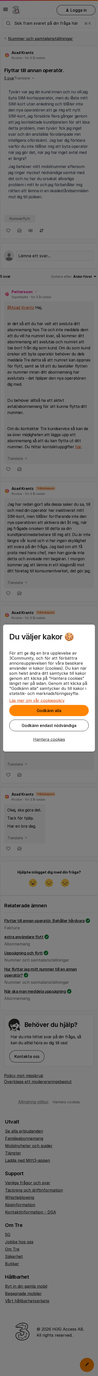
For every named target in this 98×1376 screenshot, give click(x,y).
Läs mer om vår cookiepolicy (37, 700)
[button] (49, 739)
